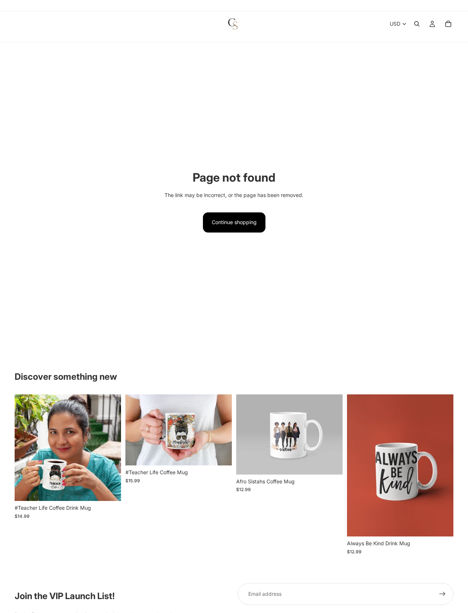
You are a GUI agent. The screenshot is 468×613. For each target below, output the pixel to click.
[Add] (109, 490)
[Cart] (448, 24)
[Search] (417, 24)
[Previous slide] (26, 448)
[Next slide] (110, 448)
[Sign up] (442, 594)
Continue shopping (234, 222)
